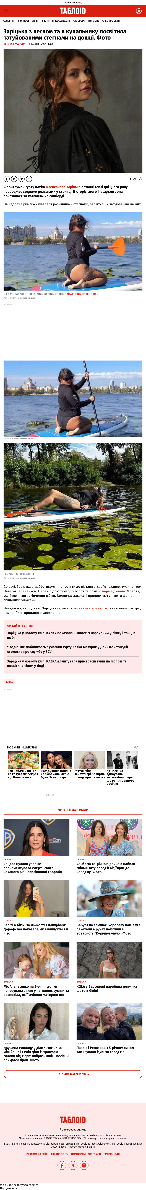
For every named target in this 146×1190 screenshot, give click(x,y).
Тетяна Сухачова (15, 43)
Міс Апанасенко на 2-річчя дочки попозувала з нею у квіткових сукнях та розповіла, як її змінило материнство (36, 991)
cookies (33, 1185)
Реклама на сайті (37, 1154)
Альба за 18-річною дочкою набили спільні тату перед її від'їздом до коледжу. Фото (106, 868)
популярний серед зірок (81, 294)
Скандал (23, 20)
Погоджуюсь (8, 1188)
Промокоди (112, 1154)
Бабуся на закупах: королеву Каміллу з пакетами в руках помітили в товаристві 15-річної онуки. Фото (108, 929)
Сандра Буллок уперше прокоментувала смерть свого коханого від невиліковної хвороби (33, 868)
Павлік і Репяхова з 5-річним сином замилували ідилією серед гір (105, 1050)
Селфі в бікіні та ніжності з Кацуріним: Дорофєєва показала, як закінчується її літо (36, 929)
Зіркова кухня (60, 20)
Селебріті (9, 20)
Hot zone (93, 20)
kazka (9, 681)
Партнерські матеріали (86, 1154)
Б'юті (45, 20)
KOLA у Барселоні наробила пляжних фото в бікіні (107, 989)
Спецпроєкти (111, 20)
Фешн (35, 20)
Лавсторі (79, 20)
